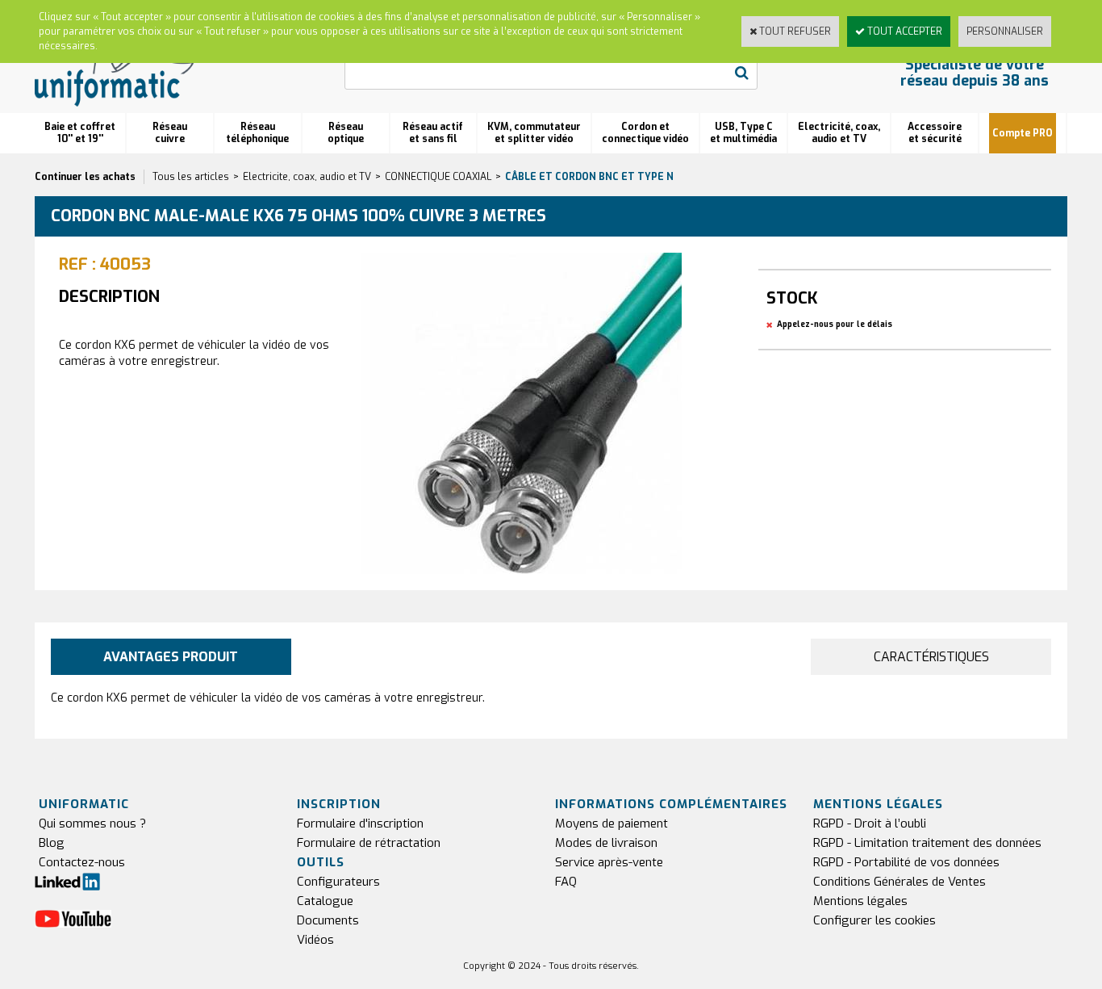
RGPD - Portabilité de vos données (906, 862)
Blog (52, 843)
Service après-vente (609, 862)
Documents (328, 920)
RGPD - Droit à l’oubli (869, 823)
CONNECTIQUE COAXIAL (438, 176)
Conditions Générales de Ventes (899, 882)
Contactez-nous (82, 862)
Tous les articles (190, 176)
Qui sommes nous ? (92, 823)
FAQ (566, 882)
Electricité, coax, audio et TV (839, 132)
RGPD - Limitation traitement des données (927, 843)
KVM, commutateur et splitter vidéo (534, 132)
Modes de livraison (606, 843)
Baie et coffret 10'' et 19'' (79, 132)
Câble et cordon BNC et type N (589, 176)
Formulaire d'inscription (360, 823)
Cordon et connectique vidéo (645, 132)
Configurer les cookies (874, 920)
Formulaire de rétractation (368, 843)
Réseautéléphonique (257, 132)
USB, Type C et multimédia (743, 132)
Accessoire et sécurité (935, 132)
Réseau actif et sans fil (433, 132)
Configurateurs (338, 882)
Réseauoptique (346, 132)
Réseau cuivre (169, 132)
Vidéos (315, 940)
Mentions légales (860, 901)
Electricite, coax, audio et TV (307, 176)
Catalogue (325, 901)
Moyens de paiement (611, 823)
